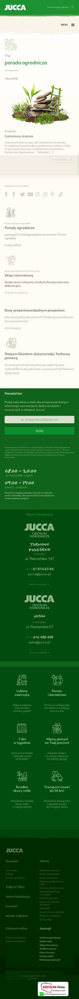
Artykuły (10, 131)
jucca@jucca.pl (39, 574)
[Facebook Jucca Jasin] (13, 195)
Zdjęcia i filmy (15, 887)
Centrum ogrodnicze (50, 938)
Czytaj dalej (12, 245)
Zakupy (9, 874)
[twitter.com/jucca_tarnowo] (22, 195)
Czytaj (59, 159)
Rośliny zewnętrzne (49, 874)
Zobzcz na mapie (38, 585)
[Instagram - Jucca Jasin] (45, 195)
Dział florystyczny (48, 898)
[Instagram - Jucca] (37, 195)
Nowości (12, 861)
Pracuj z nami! (46, 956)
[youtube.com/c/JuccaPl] (30, 195)
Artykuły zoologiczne (50, 916)
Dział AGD (45, 909)
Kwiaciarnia (45, 920)
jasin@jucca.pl (39, 642)
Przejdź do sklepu (15, 293)
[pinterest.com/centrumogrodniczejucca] (52, 195)
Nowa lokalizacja (18, 896)
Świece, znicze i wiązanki (52, 912)
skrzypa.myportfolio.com (33, 976)
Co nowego (11, 871)
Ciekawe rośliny (17, 928)
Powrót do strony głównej (57, 7)
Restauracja (46, 942)
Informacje (12, 328)
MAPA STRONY (17, 916)
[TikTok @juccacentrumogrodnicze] (60, 195)
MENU (64, 25)
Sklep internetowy (49, 945)
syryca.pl (32, 979)
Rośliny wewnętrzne (50, 871)
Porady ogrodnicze (15, 878)
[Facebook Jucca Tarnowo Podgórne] (6, 195)
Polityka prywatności (50, 960)
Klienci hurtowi (47, 953)
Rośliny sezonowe (48, 878)
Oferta (44, 861)
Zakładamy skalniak (19, 136)
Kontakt (12, 906)
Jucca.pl (45, 928)
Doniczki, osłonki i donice (52, 888)
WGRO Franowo (48, 949)
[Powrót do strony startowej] (15, 8)
